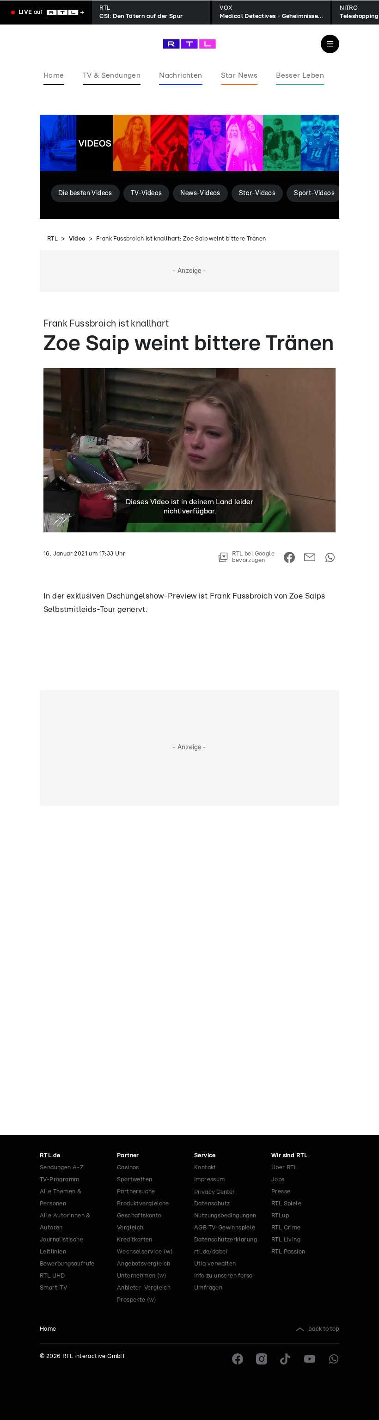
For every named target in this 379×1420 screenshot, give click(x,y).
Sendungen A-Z (62, 1168)
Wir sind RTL (289, 1156)
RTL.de (50, 1156)
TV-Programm (59, 1180)
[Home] (189, 44)
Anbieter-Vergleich (144, 1288)
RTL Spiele (286, 1204)
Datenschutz (212, 1204)
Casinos (128, 1168)
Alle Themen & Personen (60, 1198)
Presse (280, 1192)
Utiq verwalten (215, 1264)
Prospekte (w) (136, 1300)
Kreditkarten (135, 1240)
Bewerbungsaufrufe (67, 1264)
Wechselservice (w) (145, 1252)
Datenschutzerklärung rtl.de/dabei (225, 1246)
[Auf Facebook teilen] (289, 557)
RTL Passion (288, 1252)
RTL (52, 239)
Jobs (278, 1180)
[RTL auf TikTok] (285, 1358)
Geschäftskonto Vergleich (139, 1222)
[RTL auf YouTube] (309, 1358)
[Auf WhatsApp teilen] (330, 557)
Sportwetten (134, 1180)
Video (77, 239)
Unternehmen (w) (141, 1276)
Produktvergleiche (143, 1204)
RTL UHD (52, 1276)
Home (48, 1329)
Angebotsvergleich (144, 1264)
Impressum (209, 1180)
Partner (128, 1156)
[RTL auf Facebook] (237, 1358)
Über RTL (284, 1168)
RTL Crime (286, 1228)
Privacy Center (214, 1192)
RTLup (280, 1216)
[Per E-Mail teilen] (309, 557)
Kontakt (205, 1168)
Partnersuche (136, 1192)
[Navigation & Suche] (330, 44)
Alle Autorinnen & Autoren (65, 1222)
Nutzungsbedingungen (225, 1216)
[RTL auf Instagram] (261, 1358)
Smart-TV (53, 1288)
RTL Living (285, 1240)
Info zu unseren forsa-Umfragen (225, 1282)
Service (205, 1156)
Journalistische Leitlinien (61, 1246)
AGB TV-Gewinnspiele (225, 1228)
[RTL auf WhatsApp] (333, 1358)
